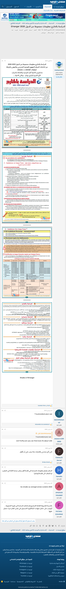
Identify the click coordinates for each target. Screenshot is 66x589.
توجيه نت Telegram (26, 573)
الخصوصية (20, 581)
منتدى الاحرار (60, 566)
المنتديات (47, 7)
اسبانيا (30, 30)
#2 (2, 410)
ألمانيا (35, 30)
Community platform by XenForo (33, 587)
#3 (2, 429)
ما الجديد (38, 7)
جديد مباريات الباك (58, 569)
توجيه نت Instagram (25, 569)
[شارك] (5, 61)
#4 (2, 448)
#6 (2, 483)
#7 (2, 502)
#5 (2, 467)
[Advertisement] (33, 47)
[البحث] (3, 7)
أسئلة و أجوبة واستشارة (57, 563)
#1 (2, 60)
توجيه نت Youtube (26, 576)
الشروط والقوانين (30, 581)
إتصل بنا (39, 581)
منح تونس (43, 32)
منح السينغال (51, 32)
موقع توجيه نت (58, 7)
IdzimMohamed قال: (44, 433)
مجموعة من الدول (60, 32)
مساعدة (13, 581)
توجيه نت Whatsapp (26, 563)
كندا (12, 30)
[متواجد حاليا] (59, 68)
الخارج (26, 30)
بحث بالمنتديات (48, 10)
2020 (39, 30)
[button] (34, 7)
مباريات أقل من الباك (58, 573)
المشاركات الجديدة (59, 10)
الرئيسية (6, 581)
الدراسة (21, 30)
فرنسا (16, 30)
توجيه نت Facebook (26, 566)
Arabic (61, 581)
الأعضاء (29, 7)
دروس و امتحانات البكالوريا (56, 576)
